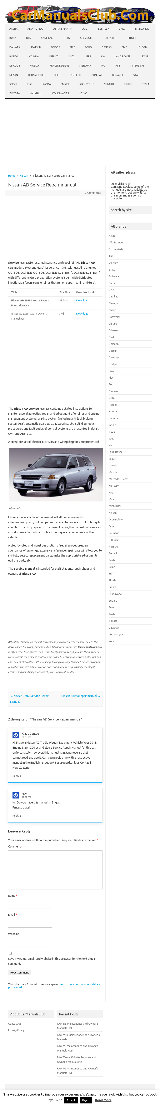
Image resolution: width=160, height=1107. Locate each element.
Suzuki (128, 84)
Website (13, 934)
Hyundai (34, 56)
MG (103, 65)
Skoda (46, 84)
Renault (117, 75)
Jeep (88, 56)
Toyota (14, 93)
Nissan (13, 75)
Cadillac (46, 38)
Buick (12, 38)
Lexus (144, 56)
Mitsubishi (137, 65)
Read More (103, 1100)
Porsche (114, 546)
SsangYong (86, 84)
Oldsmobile (36, 75)
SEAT (29, 84)
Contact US (14, 1023)
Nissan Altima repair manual (80, 696)
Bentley (103, 28)
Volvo (83, 93)
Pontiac (96, 75)
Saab (136, 75)
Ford (88, 47)
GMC (124, 47)
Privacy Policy (16, 1030)
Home (12, 175)
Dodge (55, 47)
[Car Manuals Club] (80, 23)
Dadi (111, 337)
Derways (114, 357)
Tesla (145, 84)
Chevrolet (87, 38)
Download (82, 300)
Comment (15, 846)
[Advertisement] (80, 133)
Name (13, 895)
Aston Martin (62, 28)
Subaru (109, 84)
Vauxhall (36, 93)
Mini (117, 65)
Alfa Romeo (35, 28)
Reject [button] (86, 1100)
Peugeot (75, 75)
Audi (85, 28)
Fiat (72, 47)
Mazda (34, 65)
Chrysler (110, 38)
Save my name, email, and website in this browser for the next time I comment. (51, 961)
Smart (65, 84)
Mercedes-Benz (59, 65)
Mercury (85, 65)
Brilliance (142, 28)
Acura (13, 28)
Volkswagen (60, 93)
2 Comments (93, 192)
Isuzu (72, 56)
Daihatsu (15, 47)
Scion (13, 84)
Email (12, 914)
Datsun (36, 47)
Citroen (131, 38)
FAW (111, 370)
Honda (14, 56)
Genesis (106, 47)
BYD (28, 38)
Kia (103, 56)
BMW (122, 28)
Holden (142, 47)
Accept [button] (71, 1100)
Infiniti (54, 56)
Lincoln (14, 65)
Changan (114, 303)
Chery (66, 38)
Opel (57, 75)
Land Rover (123, 56)
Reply (15, 775)
